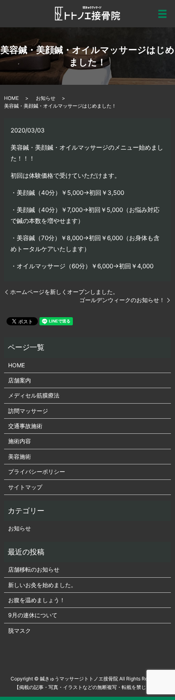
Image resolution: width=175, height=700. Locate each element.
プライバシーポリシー (36, 471)
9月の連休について (32, 615)
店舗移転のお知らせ (33, 569)
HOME (11, 98)
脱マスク (19, 630)
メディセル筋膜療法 (33, 395)
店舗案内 (19, 380)
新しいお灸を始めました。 (42, 584)
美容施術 (19, 456)
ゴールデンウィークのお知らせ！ (122, 299)
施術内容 (19, 440)
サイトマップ (25, 487)
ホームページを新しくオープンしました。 (64, 291)
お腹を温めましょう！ (36, 599)
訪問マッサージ (28, 410)
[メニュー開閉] (162, 14)
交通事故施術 (25, 425)
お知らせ (45, 98)
